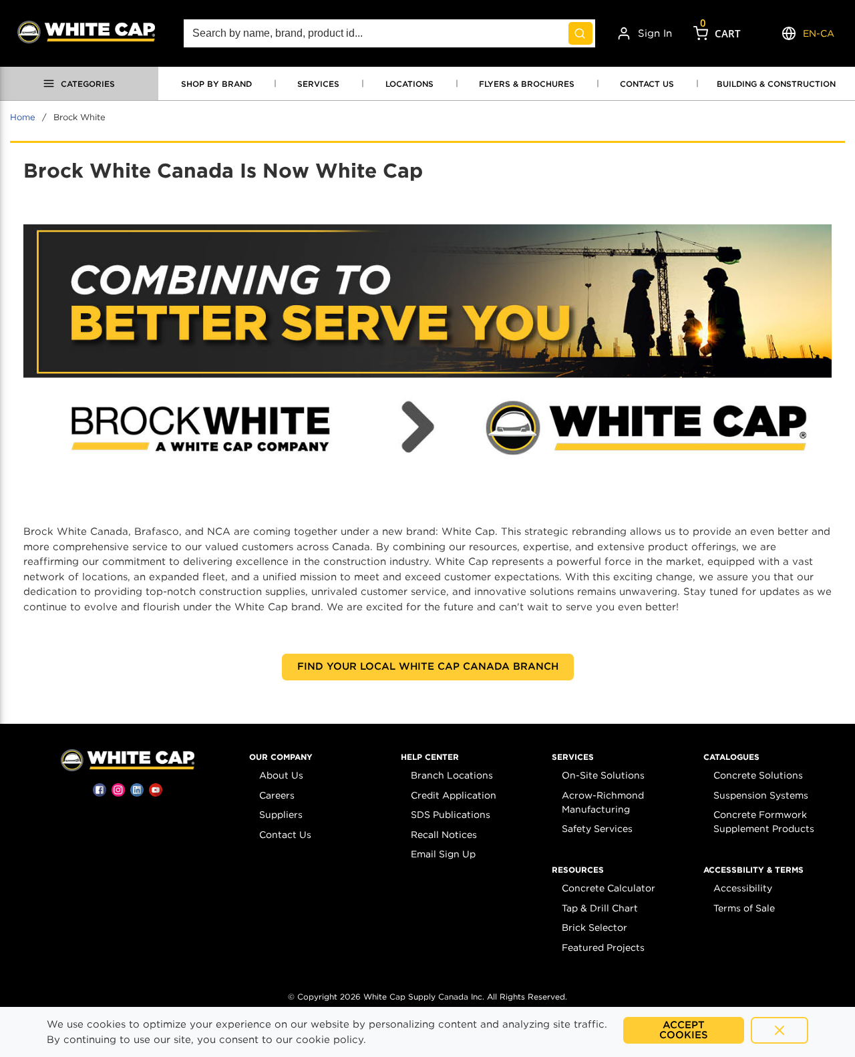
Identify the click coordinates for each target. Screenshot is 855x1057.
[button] (281, 757)
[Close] (779, 1030)
